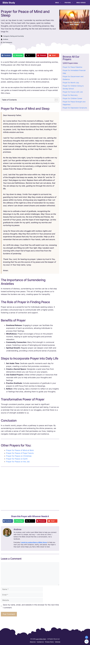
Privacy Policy (49, 642)
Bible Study (9, 2)
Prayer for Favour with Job (73, 92)
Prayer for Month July (71, 82)
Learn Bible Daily (41, 639)
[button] (6, 55)
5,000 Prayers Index (70, 63)
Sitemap (57, 642)
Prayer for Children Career (72, 98)
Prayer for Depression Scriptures (75, 108)
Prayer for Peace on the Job (18, 462)
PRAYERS (68, 2)
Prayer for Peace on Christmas (18, 456)
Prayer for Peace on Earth (17, 459)
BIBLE (57, 2)
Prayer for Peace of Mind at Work (20, 450)
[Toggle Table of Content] (55, 99)
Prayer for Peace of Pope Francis (20, 453)
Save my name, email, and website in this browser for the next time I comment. (31, 606)
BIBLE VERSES (81, 2)
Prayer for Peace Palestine (72, 67)
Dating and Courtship (17, 36)
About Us (33, 642)
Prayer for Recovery (70, 95)
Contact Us (40, 642)
